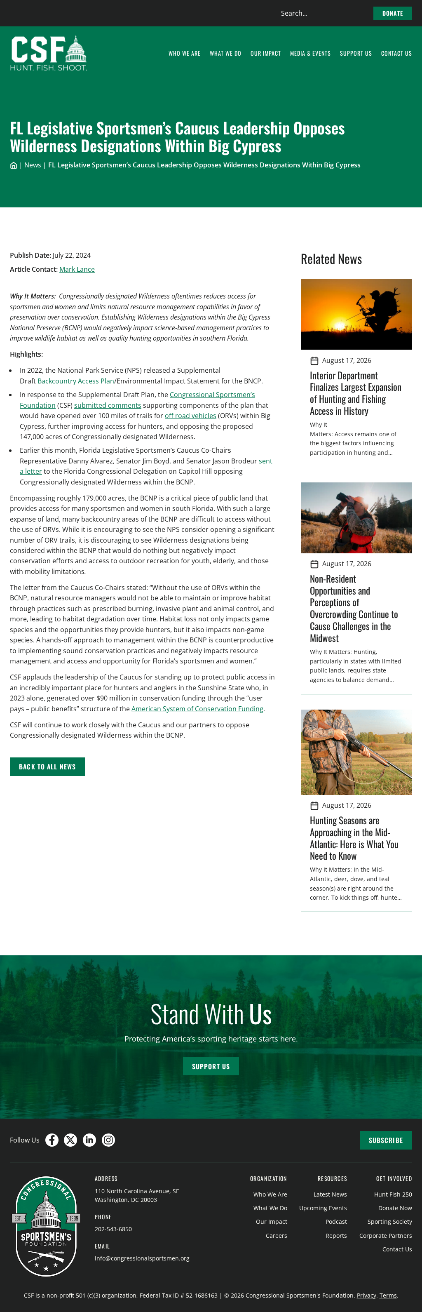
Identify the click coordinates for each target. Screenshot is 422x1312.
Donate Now (395, 1208)
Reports (336, 1235)
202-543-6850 (113, 1229)
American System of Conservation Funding (197, 708)
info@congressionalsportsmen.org (142, 1258)
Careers (276, 1235)
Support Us (211, 1066)
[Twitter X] (70, 1140)
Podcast (336, 1221)
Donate (392, 13)
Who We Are (270, 1194)
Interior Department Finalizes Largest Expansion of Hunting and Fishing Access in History (355, 393)
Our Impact (271, 1221)
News (32, 164)
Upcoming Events (323, 1208)
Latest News (330, 1194)
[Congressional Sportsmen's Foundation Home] (49, 53)
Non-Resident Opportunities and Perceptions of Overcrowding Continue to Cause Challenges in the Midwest (354, 608)
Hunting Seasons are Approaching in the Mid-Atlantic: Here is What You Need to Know (354, 838)
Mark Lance (77, 269)
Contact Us (397, 1249)
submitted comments (107, 405)
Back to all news (47, 766)
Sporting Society (390, 1221)
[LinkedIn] (89, 1140)
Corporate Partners (385, 1235)
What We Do (270, 1208)
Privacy (366, 1295)
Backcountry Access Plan (76, 381)
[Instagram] (108, 1140)
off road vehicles (190, 415)
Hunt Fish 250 (393, 1194)
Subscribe (386, 1140)
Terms (388, 1295)
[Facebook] (52, 1140)
